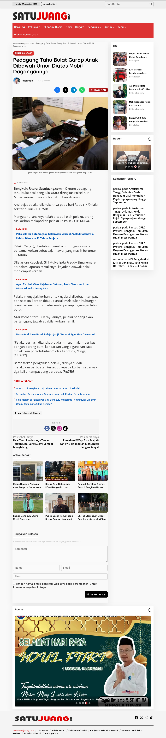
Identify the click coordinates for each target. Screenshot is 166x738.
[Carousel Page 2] (129, 167)
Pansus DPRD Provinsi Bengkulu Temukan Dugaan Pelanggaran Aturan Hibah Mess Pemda (130, 232)
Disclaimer (43, 730)
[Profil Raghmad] (16, 80)
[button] (151, 4)
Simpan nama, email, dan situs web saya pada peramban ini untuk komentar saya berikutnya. (55, 585)
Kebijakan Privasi (99, 730)
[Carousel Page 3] (132, 167)
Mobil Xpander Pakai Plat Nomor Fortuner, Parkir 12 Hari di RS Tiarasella (139, 104)
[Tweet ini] (65, 90)
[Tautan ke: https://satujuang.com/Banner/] (150, 610)
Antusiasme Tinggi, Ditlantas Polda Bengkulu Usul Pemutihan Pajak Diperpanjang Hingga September (129, 195)
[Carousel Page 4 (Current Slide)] (135, 166)
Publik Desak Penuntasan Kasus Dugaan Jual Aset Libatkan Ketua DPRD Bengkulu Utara (59, 517)
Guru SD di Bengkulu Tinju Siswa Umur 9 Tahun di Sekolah (48, 388)
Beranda (16, 43)
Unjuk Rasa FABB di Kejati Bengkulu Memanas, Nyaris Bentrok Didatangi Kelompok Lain (139, 55)
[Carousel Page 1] (126, 167)
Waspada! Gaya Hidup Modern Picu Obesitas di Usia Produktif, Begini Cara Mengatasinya (131, 161)
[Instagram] (59, 428)
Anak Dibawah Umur (27, 413)
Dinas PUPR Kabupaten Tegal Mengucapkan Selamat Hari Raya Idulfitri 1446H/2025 (63, 699)
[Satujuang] (41, 16)
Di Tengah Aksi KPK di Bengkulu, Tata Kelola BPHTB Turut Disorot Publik (130, 263)
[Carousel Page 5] (139, 167)
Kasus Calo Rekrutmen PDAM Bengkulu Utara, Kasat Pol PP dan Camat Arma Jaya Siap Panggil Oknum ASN (58, 486)
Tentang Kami (51, 733)
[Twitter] (53, 428)
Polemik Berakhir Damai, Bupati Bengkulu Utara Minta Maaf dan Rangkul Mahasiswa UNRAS (91, 486)
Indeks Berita (58, 730)
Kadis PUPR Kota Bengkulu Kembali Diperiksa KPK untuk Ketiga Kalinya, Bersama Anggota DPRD (139, 120)
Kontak (114, 730)
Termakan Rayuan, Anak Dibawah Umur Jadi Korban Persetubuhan (53, 394)
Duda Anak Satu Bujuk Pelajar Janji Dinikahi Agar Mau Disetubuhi (56, 334)
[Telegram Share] (74, 90)
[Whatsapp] (82, 90)
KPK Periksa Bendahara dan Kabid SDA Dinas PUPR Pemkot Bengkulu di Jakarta (139, 71)
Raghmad (27, 80)
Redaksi (16, 733)
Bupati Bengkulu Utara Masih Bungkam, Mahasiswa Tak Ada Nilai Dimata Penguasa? (26, 517)
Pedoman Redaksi (130, 730)
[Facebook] (47, 428)
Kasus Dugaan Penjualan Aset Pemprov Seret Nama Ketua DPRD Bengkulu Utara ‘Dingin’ (27, 486)
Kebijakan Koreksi (77, 730)
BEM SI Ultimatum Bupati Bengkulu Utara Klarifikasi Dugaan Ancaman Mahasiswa (92, 517)
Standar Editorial (32, 733)
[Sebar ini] (57, 90)
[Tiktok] (65, 428)
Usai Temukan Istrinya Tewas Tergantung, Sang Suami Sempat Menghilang (33, 442)
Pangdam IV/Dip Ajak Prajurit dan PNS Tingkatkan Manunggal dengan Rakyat (79, 442)
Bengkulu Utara (27, 43)
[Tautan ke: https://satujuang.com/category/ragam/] (150, 139)
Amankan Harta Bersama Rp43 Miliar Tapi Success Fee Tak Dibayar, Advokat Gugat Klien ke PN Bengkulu (140, 87)
